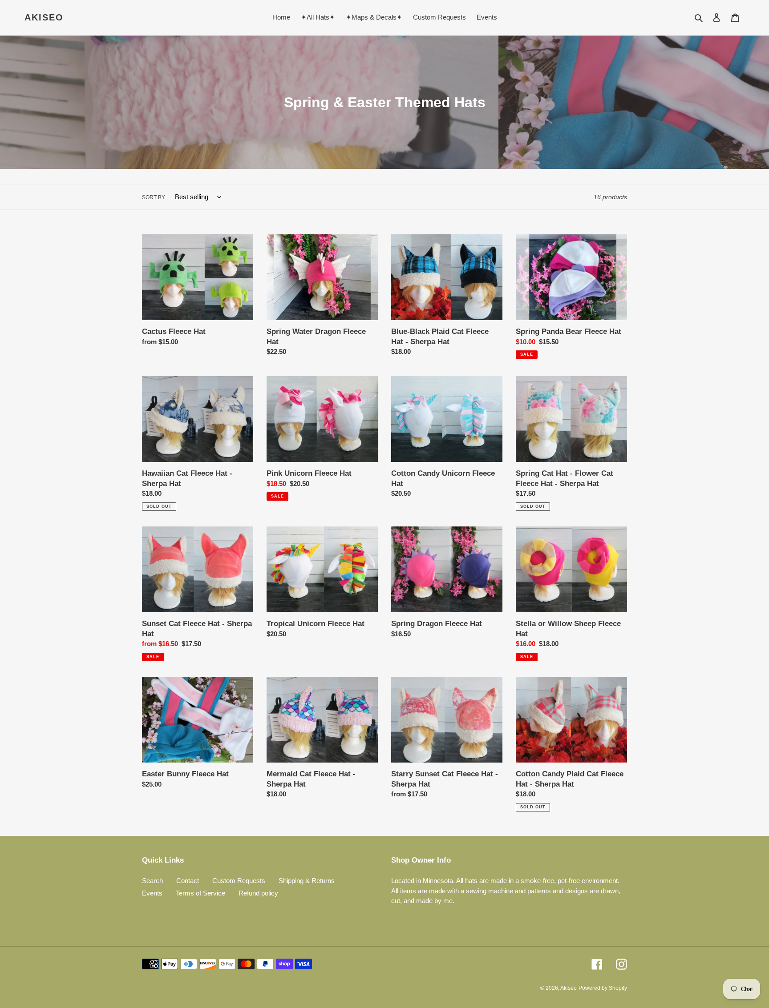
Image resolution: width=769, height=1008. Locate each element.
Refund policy (258, 893)
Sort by (153, 197)
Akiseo (44, 17)
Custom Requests (238, 880)
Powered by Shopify (603, 988)
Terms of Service (200, 893)
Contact (187, 880)
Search (152, 880)
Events (152, 893)
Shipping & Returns (307, 880)
